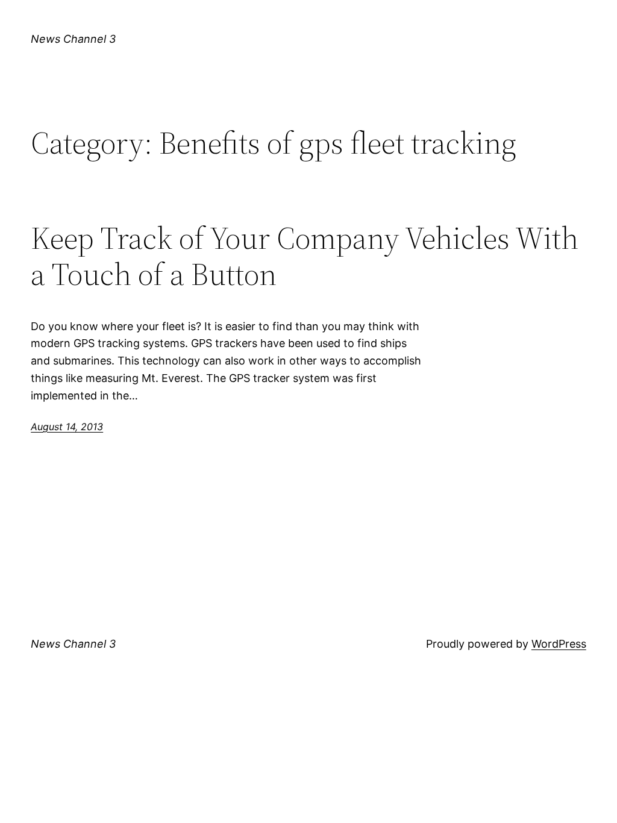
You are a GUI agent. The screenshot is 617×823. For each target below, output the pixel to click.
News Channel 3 (73, 39)
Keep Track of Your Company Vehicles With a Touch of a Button (304, 256)
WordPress (558, 643)
